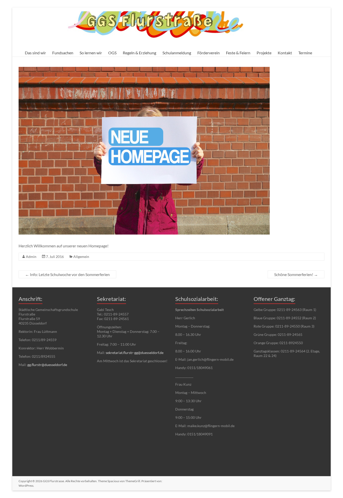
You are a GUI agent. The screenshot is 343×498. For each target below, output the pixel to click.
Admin (31, 256)
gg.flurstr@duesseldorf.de (47, 365)
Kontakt (285, 52)
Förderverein (208, 52)
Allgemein (81, 256)
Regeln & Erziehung (139, 52)
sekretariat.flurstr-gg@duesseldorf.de (134, 352)
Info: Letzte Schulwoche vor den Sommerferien (67, 274)
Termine (305, 52)
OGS (112, 52)
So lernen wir (91, 52)
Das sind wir (35, 52)
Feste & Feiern (238, 52)
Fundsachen (62, 52)
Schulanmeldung (176, 52)
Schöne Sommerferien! (296, 274)
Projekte (264, 52)
